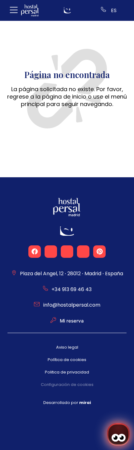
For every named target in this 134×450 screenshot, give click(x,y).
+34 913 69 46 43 (71, 289)
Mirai (85, 403)
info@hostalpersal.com (71, 305)
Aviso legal (67, 347)
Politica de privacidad (67, 372)
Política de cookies (67, 360)
